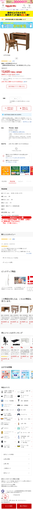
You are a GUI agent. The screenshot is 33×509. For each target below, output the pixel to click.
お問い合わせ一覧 (13, 500)
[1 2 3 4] (15, 98)
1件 (13, 239)
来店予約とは (26, 121)
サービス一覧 (4, 500)
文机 (27, 9)
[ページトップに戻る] (30, 503)
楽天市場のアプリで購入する (17, 86)
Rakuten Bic (11, 6)
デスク (22, 9)
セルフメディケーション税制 (8, 484)
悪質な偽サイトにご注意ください (9, 486)
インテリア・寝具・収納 (12, 9)
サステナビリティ (22, 500)
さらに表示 (29, 253)
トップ (2, 9)
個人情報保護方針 (5, 502)
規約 (31, 121)
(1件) (13, 61)
